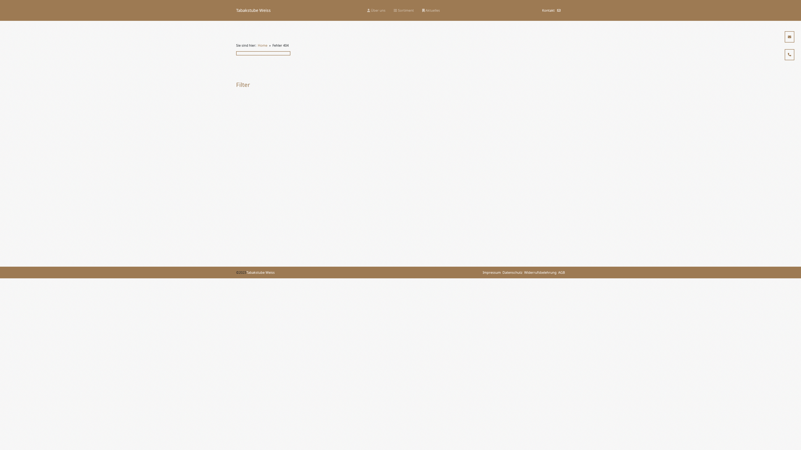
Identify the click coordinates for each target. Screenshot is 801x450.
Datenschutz (513, 272)
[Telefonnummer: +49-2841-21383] (789, 54)
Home (262, 45)
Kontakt (548, 10)
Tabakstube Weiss (253, 10)
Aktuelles (432, 10)
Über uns (377, 10)
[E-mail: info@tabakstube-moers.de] (789, 36)
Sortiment (405, 10)
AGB (561, 272)
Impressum (492, 272)
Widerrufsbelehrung (540, 272)
